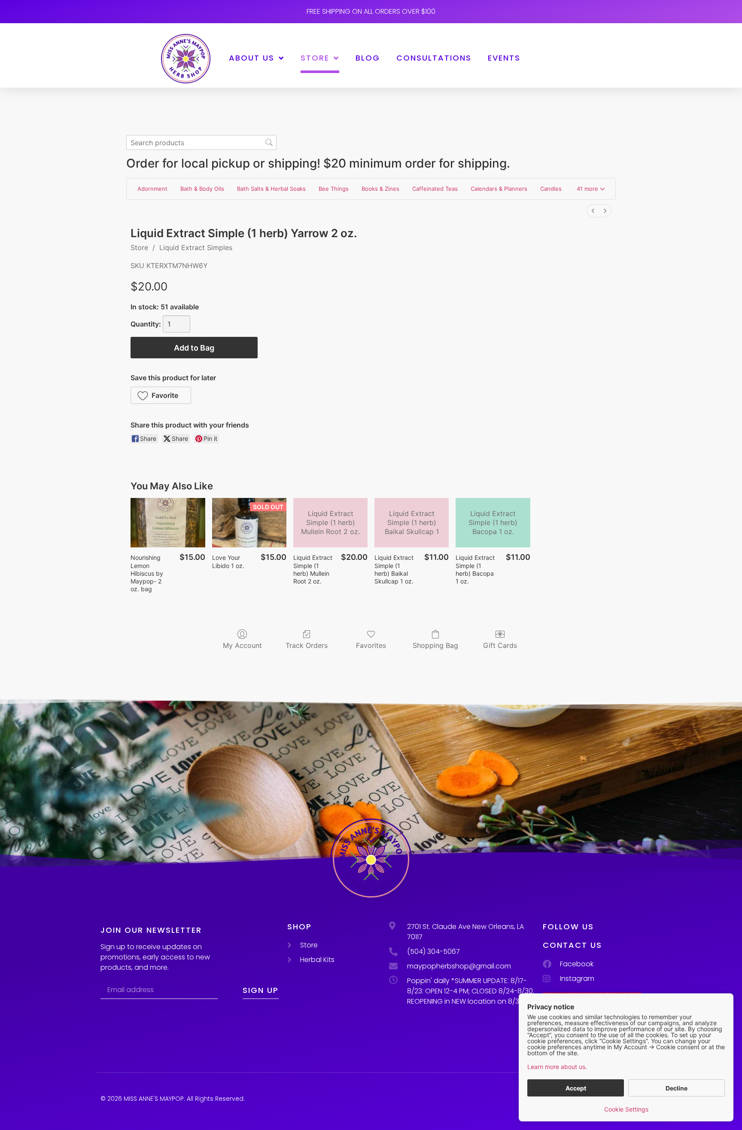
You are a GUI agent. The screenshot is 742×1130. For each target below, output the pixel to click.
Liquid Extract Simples (195, 247)
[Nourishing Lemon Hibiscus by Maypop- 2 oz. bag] (168, 523)
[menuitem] (593, 211)
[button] (590, 189)
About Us (251, 57)
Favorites (371, 645)
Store (315, 57)
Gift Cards (500, 645)
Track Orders (307, 645)
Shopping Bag (435, 645)
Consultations (433, 57)
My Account (242, 645)
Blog (368, 57)
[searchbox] (201, 142)
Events (504, 57)
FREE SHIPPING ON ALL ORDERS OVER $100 (371, 11)
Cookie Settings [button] (626, 1109)
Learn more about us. (557, 1066)
